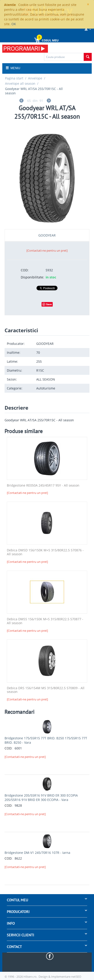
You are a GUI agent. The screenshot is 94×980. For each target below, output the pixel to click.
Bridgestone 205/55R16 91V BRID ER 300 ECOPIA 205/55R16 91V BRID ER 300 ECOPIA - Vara (41, 797)
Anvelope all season (20, 83)
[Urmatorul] (49, 101)
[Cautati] (88, 57)
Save (49, 304)
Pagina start (14, 78)
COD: (25, 270)
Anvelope (35, 78)
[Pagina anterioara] (21, 101)
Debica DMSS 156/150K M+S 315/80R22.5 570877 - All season (45, 621)
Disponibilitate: (31, 277)
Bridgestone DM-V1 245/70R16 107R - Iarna (37, 852)
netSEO (76, 977)
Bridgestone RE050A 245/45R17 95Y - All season (43, 485)
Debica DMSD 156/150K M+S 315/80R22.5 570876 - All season (45, 552)
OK (13, 24)
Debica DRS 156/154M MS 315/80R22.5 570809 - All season (45, 690)
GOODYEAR (47, 235)
